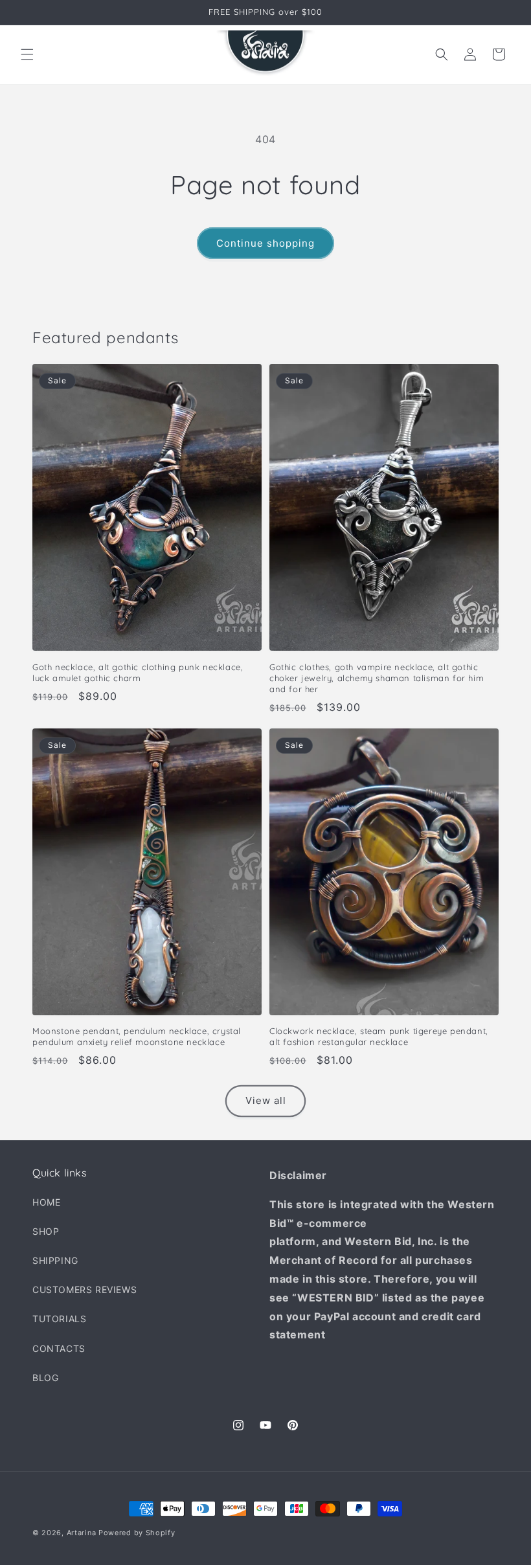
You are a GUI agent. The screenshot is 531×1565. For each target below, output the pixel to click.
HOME (46, 1202)
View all (265, 1100)
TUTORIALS (59, 1318)
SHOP (45, 1231)
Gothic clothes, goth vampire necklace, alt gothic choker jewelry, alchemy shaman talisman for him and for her (376, 678)
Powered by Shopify (136, 1532)
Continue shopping (265, 243)
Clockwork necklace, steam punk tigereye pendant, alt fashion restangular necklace (378, 1036)
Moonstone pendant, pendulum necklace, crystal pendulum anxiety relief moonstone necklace (136, 1036)
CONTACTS (58, 1348)
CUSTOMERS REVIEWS (84, 1289)
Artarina (81, 1532)
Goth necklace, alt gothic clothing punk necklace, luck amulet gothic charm (137, 672)
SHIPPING (55, 1260)
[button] (27, 54)
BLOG (45, 1377)
